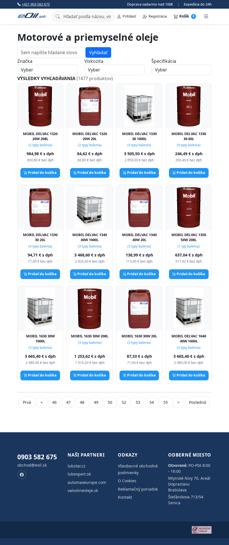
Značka (24, 61)
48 (82, 402)
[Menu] (206, 16)
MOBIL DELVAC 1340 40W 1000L (89, 237)
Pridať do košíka (42, 172)
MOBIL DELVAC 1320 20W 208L (40, 136)
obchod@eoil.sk (32, 465)
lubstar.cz (76, 466)
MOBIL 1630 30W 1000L (40, 338)
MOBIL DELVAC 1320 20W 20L (89, 136)
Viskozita (93, 61)
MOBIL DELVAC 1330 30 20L (40, 237)
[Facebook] (21, 474)
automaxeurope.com (87, 482)
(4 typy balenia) (139, 145)
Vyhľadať (98, 52)
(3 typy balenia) (90, 246)
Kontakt (125, 497)
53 (138, 402)
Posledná (197, 402)
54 (151, 402)
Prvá (27, 402)
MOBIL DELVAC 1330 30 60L (188, 136)
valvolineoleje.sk (83, 490)
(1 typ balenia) (189, 246)
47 (68, 402)
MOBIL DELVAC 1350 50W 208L (188, 237)
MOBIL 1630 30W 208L (89, 335)
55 (165, 402)
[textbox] (51, 52)
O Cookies (127, 480)
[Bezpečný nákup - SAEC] (202, 530)
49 (96, 402)
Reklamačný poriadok (138, 489)
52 (124, 402)
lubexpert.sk (79, 474)
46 (54, 402)
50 (110, 402)
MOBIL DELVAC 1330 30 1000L (139, 136)
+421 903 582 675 (36, 4)
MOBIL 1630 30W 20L (139, 335)
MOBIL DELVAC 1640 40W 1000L (188, 338)
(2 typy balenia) (40, 145)
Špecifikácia (163, 61)
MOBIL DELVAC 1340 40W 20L (139, 237)
